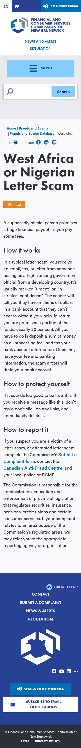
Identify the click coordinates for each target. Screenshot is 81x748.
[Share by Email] (54, 142)
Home (11, 128)
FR (17, 6)
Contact (41, 594)
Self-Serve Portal (65, 6)
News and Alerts (40, 41)
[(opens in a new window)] (38, 142)
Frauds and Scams (33, 128)
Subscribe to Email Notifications (43, 704)
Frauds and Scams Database (32, 133)
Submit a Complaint (40, 602)
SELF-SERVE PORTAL (43, 688)
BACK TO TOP (65, 586)
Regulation (41, 48)
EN (5, 6)
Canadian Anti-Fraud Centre (32, 467)
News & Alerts (40, 610)
